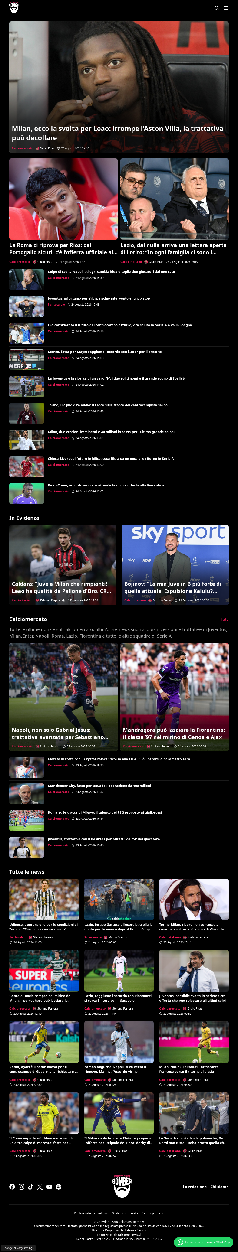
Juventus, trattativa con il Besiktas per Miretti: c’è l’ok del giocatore (104, 839)
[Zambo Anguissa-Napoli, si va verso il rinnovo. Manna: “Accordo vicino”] (119, 1042)
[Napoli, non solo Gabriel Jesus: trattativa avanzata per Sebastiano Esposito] (63, 697)
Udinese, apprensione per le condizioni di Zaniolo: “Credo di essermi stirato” (43, 926)
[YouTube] (49, 1187)
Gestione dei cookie (125, 1213)
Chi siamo (219, 1186)
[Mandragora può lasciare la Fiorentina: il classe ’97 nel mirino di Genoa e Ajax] (174, 697)
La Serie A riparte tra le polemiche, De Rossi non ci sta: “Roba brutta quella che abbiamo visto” (192, 1143)
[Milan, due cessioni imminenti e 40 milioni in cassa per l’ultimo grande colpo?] (26, 440)
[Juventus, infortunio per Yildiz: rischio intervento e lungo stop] (26, 306)
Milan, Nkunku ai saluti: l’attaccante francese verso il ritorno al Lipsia (189, 1069)
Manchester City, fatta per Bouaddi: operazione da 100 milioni (99, 785)
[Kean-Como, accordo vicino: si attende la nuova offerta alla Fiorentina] (26, 493)
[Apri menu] (226, 8)
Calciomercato (22, 148)
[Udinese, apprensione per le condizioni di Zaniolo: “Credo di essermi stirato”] (44, 899)
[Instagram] (21, 1187)
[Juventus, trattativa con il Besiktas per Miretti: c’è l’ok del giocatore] (26, 847)
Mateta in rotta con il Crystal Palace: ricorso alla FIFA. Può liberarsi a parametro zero (119, 759)
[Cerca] (216, 8)
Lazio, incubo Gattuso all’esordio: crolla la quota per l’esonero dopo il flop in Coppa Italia (118, 929)
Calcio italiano (131, 262)
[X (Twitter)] (40, 1187)
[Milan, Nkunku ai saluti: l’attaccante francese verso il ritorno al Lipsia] (194, 1042)
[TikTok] (30, 1187)
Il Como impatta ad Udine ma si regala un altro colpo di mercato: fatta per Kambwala (41, 1143)
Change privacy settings (18, 1248)
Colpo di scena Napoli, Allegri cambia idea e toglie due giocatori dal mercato (111, 271)
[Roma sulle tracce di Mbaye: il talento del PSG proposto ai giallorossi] (26, 820)
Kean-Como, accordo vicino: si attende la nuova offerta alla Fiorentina (106, 485)
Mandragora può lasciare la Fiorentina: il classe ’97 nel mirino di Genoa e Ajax (174, 733)
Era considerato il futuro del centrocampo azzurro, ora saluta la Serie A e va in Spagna (120, 325)
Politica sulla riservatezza (91, 1213)
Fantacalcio (56, 304)
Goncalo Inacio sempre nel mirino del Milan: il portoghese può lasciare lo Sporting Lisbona (40, 1000)
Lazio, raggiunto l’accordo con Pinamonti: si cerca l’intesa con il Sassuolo (118, 998)
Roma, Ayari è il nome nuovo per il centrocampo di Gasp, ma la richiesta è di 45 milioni (43, 1071)
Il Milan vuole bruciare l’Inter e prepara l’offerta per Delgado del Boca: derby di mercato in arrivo (117, 1143)
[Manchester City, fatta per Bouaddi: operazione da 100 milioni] (26, 793)
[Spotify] (58, 1187)
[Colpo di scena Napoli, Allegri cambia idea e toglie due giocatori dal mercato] (26, 279)
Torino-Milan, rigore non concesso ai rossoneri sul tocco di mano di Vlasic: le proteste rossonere (191, 929)
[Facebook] (12, 1187)
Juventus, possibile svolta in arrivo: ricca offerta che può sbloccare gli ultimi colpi (192, 998)
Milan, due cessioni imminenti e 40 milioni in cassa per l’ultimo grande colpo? (111, 432)
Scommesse (93, 937)
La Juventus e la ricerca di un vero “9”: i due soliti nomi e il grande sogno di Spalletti (117, 378)
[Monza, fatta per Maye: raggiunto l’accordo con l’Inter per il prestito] (26, 359)
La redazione (195, 1186)
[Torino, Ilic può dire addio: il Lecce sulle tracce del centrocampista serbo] (26, 413)
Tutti (225, 619)
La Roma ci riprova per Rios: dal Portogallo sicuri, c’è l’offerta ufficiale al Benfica (61, 252)
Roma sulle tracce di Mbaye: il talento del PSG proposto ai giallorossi (105, 812)
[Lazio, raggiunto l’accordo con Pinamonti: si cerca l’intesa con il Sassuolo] (119, 970)
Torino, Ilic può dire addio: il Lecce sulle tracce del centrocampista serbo (108, 405)
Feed (161, 1213)
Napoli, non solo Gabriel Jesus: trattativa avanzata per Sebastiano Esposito (58, 737)
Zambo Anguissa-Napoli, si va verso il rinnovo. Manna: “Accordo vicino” (115, 1069)
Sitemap (148, 1213)
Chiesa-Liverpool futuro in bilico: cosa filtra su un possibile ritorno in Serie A (111, 458)
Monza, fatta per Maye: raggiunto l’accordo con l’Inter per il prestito (105, 351)
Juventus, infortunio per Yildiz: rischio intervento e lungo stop (99, 298)
